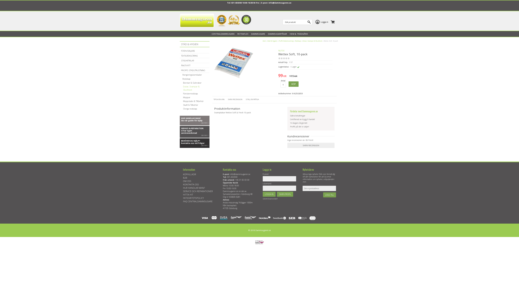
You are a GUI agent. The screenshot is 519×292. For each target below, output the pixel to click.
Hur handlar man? (191, 118)
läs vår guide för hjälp (191, 120)
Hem (264, 41)
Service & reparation (192, 128)
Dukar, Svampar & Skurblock (312, 41)
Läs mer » (204, 123)
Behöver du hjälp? (190, 141)
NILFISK (281, 50)
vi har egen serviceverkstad (189, 131)
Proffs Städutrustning (286, 41)
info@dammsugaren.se (280, 2)
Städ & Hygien (272, 41)
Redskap (298, 41)
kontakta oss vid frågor (192, 143)
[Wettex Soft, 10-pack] (233, 82)
